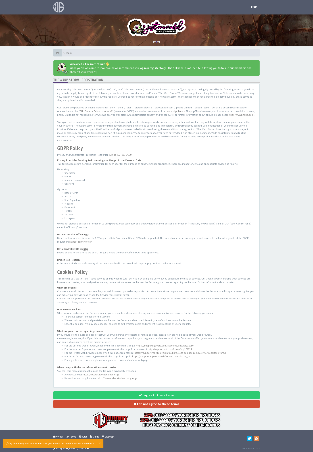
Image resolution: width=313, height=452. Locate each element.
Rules (84, 436)
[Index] (57, 52)
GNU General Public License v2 (96, 111)
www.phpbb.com (176, 111)
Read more (88, 443)
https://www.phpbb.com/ (240, 114)
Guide (95, 436)
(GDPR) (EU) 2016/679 (120, 154)
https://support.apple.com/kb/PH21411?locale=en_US (161, 356)
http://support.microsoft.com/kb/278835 (170, 349)
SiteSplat (82, 448)
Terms (72, 436)
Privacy (59, 436)
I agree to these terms (158, 395)
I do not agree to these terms (157, 404)
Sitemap (109, 436)
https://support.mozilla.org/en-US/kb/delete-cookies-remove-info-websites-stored (180, 352)
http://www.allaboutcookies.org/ (101, 374)
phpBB (65, 448)
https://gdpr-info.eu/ (80, 241)
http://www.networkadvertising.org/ (117, 378)
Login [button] (254, 6)
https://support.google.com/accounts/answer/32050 (164, 345)
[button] (23, 30)
